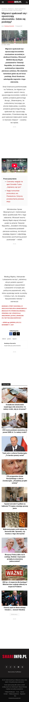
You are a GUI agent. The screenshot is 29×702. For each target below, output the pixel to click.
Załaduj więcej (14, 614)
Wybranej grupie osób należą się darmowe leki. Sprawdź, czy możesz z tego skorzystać (15, 531)
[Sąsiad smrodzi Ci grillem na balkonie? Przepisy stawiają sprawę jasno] (14, 494)
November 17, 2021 (8, 325)
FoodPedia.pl (18, 671)
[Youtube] (18, 667)
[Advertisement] (14, 142)
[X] (14, 333)
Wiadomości (11, 9)
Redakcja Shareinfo (9, 26)
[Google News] (22, 667)
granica (9, 338)
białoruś (4, 338)
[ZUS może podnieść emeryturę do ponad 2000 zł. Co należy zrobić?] (14, 420)
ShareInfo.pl (4, 9)
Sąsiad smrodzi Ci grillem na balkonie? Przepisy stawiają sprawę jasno (15, 506)
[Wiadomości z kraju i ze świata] (14, 2)
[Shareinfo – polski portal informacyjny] (14, 656)
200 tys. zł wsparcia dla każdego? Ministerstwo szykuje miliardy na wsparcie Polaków (14, 584)
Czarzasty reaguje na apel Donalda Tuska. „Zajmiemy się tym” (15, 184)
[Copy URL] (18, 333)
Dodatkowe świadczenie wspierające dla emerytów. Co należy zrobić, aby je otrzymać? (14, 407)
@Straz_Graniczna (17, 315)
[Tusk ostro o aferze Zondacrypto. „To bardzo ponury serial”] (14, 443)
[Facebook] (10, 333)
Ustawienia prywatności (15, 698)
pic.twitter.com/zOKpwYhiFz (11, 318)
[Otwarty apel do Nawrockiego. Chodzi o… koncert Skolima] (14, 598)
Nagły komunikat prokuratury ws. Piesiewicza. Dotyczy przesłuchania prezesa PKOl (15, 196)
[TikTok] (10, 667)
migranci (14, 338)
